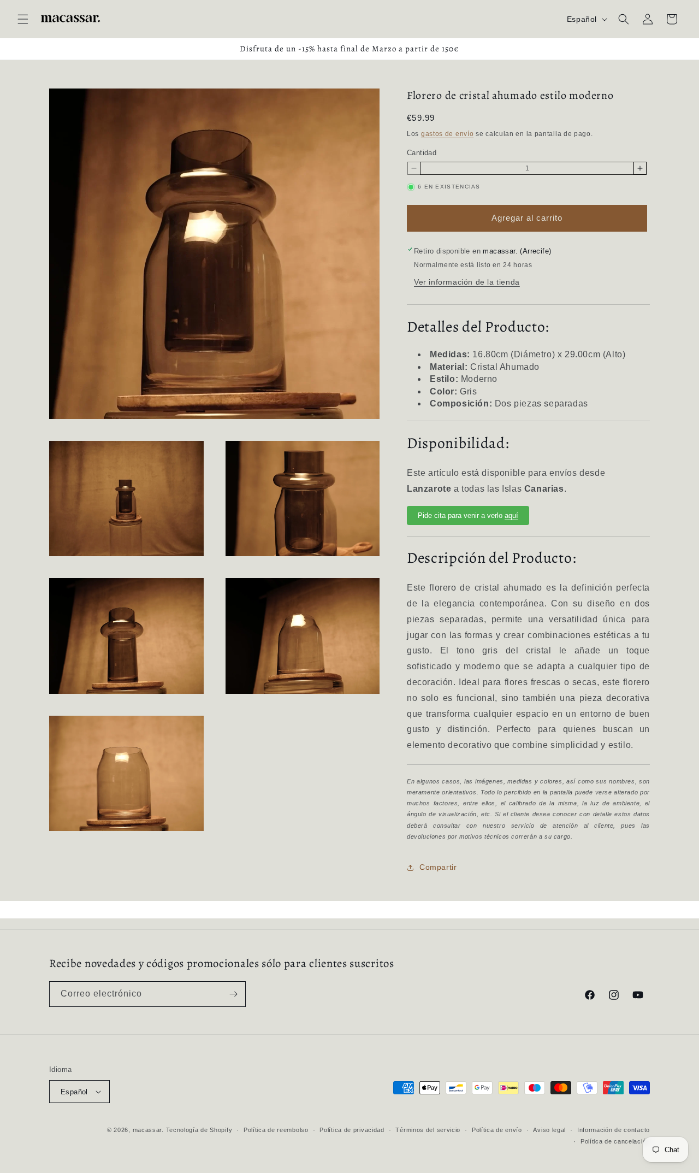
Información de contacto (613, 1130)
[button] (23, 19)
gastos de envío (447, 134)
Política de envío (497, 1130)
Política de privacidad (351, 1130)
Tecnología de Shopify (199, 1130)
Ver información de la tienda (467, 282)
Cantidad (421, 153)
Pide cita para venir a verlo (468, 515)
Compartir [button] (438, 867)
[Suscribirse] (233, 994)
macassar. (148, 1130)
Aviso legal (549, 1130)
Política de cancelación (615, 1141)
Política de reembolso (276, 1130)
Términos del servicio (427, 1130)
